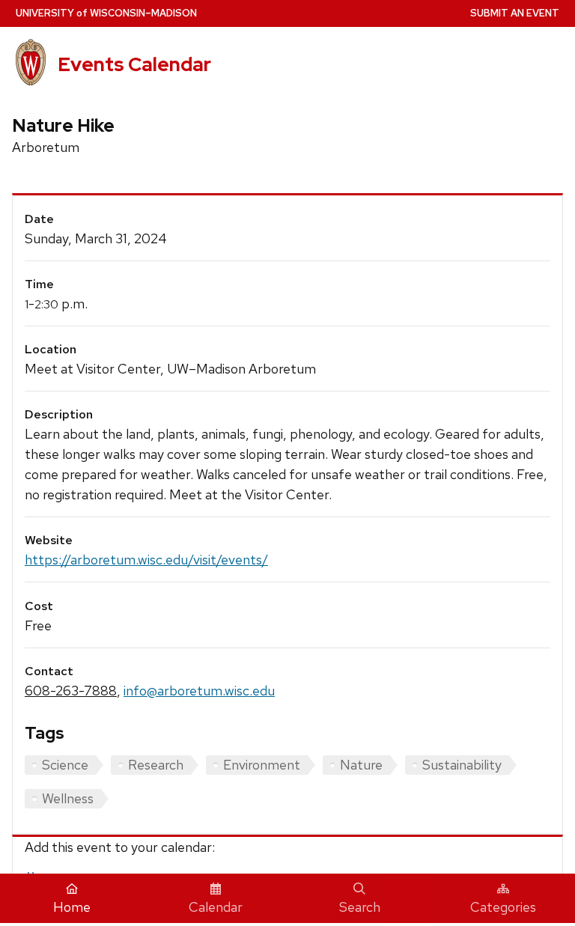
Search (359, 907)
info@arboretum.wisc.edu (199, 690)
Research (155, 764)
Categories (503, 907)
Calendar (216, 907)
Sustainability (462, 764)
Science (65, 764)
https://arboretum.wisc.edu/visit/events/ (146, 559)
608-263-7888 (71, 690)
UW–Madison (106, 13)
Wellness (68, 798)
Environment (261, 764)
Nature (361, 764)
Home (72, 907)
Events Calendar (134, 64)
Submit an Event (514, 13)
